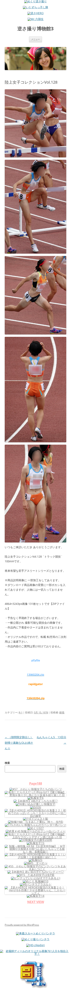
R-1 (20, 712)
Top (66, 987)
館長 (61, 712)
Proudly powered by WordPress (22, 924)
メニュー (35, 39)
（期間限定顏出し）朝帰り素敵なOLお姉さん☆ (19, 742)
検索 (7, 763)
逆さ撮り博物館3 (35, 29)
